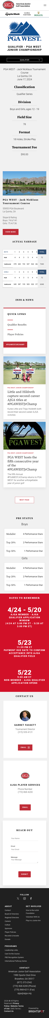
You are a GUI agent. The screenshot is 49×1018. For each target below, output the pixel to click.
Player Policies (15, 334)
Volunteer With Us (33, 917)
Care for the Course (12, 954)
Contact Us (8, 1011)
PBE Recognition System (14, 957)
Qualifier (24, 60)
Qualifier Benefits (17, 324)
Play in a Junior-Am (33, 920)
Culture (7, 925)
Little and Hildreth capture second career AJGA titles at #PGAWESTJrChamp (23, 398)
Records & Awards (12, 936)
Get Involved (33, 906)
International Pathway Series (16, 961)
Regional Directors (12, 918)
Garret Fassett (25, 725)
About (8, 906)
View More (10, 232)
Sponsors (8, 928)
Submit (24, 874)
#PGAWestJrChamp (15, 345)
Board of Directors (12, 914)
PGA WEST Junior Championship (20, 387)
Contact (8, 910)
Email (23, 747)
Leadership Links (11, 950)
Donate (7, 939)
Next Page (24, 500)
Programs (11, 946)
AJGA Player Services (25, 785)
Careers (8, 921)
